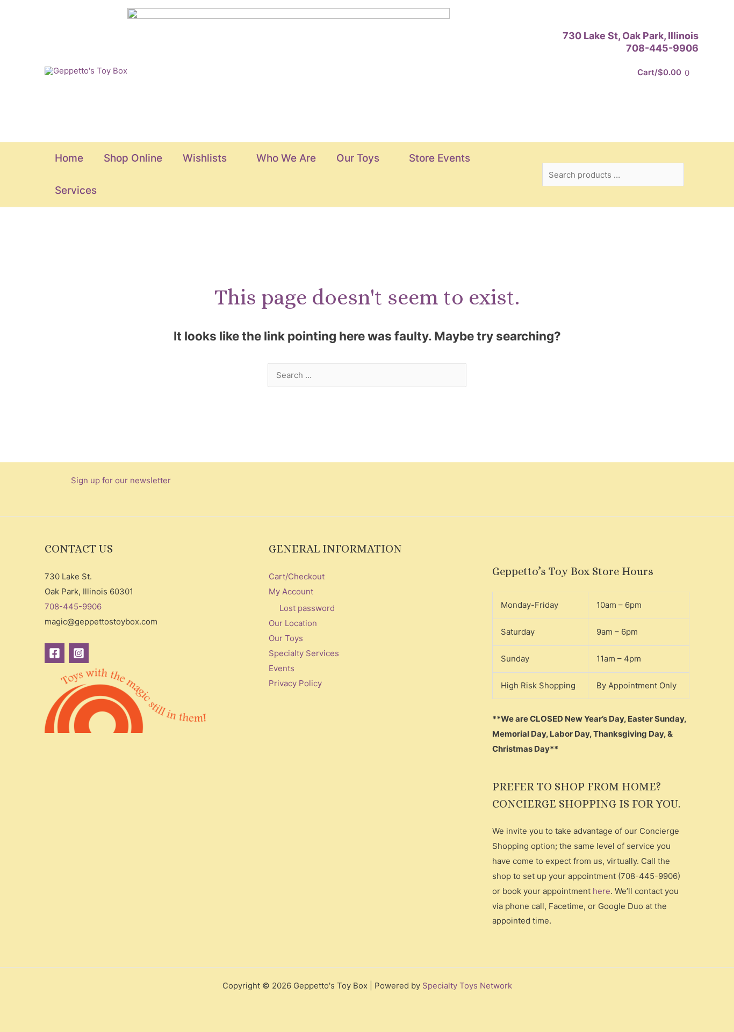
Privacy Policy (295, 683)
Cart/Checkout (297, 576)
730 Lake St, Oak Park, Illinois (631, 35)
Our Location (293, 623)
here (601, 891)
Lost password (307, 608)
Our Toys (286, 638)
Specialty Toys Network (467, 985)
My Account (291, 591)
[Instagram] (79, 653)
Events (281, 668)
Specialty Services (304, 653)
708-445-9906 (662, 48)
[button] (231, 158)
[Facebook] (54, 653)
